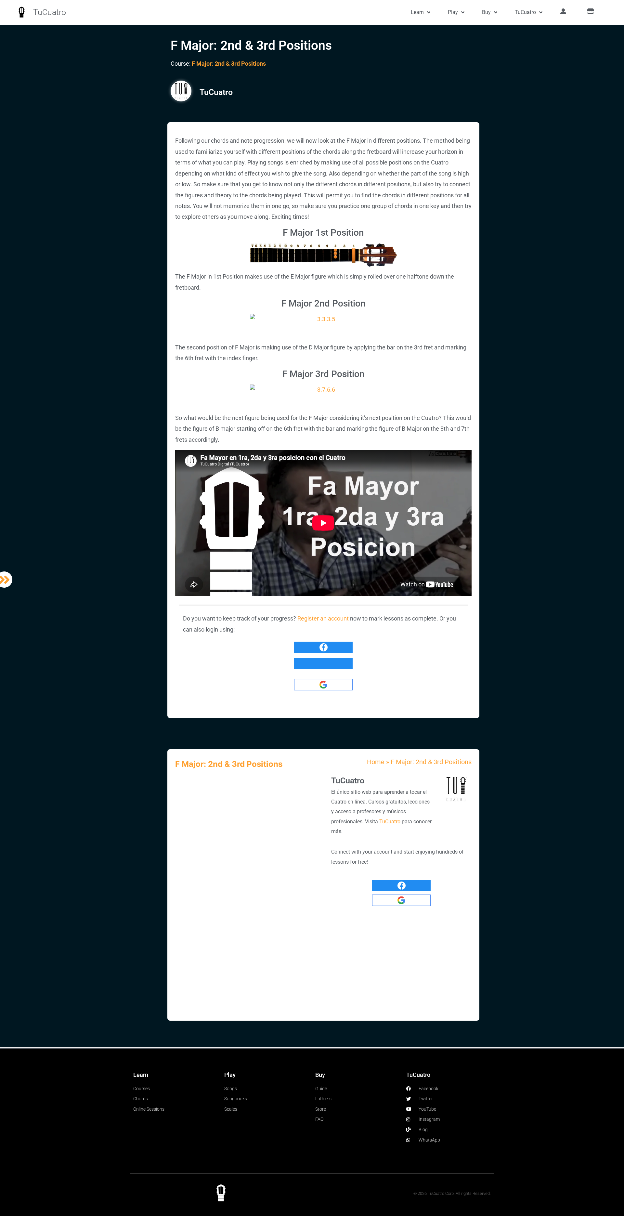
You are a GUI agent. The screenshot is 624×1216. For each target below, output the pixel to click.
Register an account (323, 618)
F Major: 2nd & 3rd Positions (229, 63)
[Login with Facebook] (323, 647)
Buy (486, 12)
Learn (417, 12)
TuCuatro (49, 12)
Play (453, 12)
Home (375, 762)
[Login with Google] (323, 684)
